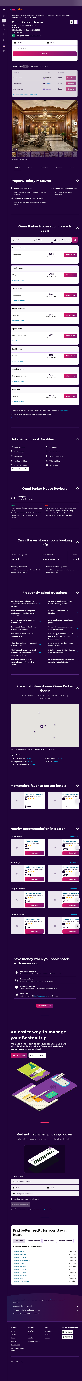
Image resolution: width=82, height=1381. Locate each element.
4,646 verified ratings (33, 35)
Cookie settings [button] (16, 418)
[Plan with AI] (3, 34)
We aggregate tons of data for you (26, 1310)
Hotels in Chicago (20, 1272)
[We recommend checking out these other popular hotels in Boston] (77, 785)
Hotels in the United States (46, 15)
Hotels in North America (28, 15)
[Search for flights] (3, 16)
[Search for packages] (3, 29)
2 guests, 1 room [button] (20, 48)
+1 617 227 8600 (18, 32)
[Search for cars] (3, 25)
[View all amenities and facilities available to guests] (77, 439)
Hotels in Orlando (20, 1263)
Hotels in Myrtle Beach (21, 1275)
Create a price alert (40, 996)
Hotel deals (15, 15)
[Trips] (3, 40)
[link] (34, 853)
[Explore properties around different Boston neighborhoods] (77, 828)
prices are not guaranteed (56, 1300)
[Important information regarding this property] (77, 542)
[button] (3, 9)
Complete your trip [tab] (65, 1240)
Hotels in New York (20, 1254)
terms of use (37, 1209)
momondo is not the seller (23, 1306)
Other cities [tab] (19, 1240)
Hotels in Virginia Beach (22, 1260)
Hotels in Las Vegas (20, 1257)
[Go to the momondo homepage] (15, 9)
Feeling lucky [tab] (49, 1240)
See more (74, 836)
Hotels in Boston (16, 17)
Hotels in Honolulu (20, 1269)
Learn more (64, 410)
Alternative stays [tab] (34, 1240)
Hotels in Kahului (19, 1251)
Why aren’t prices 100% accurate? (26, 1314)
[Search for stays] (3, 20)
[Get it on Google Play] (67, 1332)
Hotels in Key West (20, 1266)
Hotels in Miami (19, 1278)
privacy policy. (48, 1209)
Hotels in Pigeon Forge (21, 1281)
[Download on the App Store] (67, 1337)
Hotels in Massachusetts (63, 15)
